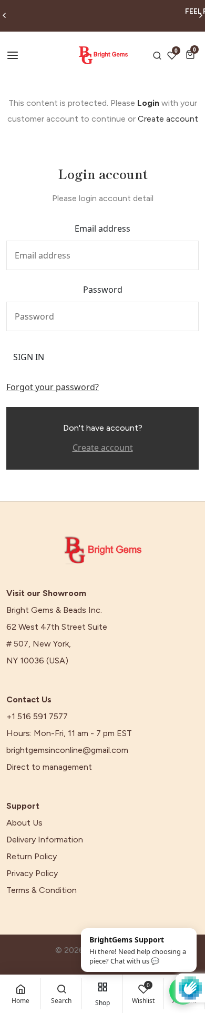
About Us (24, 823)
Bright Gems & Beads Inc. (54, 610)
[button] (192, 54)
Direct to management (49, 767)
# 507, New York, (38, 644)
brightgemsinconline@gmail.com (67, 750)
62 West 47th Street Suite (56, 627)
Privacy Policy (32, 873)
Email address (102, 228)
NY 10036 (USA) (37, 661)
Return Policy (31, 856)
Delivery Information (44, 840)
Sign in (28, 357)
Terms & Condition (41, 890)
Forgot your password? (52, 387)
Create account (168, 119)
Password (102, 289)
